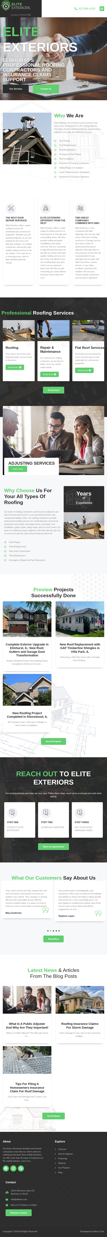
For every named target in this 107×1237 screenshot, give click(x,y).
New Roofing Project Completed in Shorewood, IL (27, 714)
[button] (102, 8)
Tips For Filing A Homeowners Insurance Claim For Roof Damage (27, 1087)
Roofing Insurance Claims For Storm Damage (80, 1025)
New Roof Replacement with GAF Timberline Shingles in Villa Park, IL (80, 648)
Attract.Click (98, 1231)
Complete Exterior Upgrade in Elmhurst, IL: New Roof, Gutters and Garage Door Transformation (27, 650)
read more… (26, 1161)
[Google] (21, 1168)
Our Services (15, 89)
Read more (13, 367)
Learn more (18, 469)
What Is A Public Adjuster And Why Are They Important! (27, 1025)
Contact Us (46, 89)
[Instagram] (13, 1168)
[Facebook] (6, 1168)
